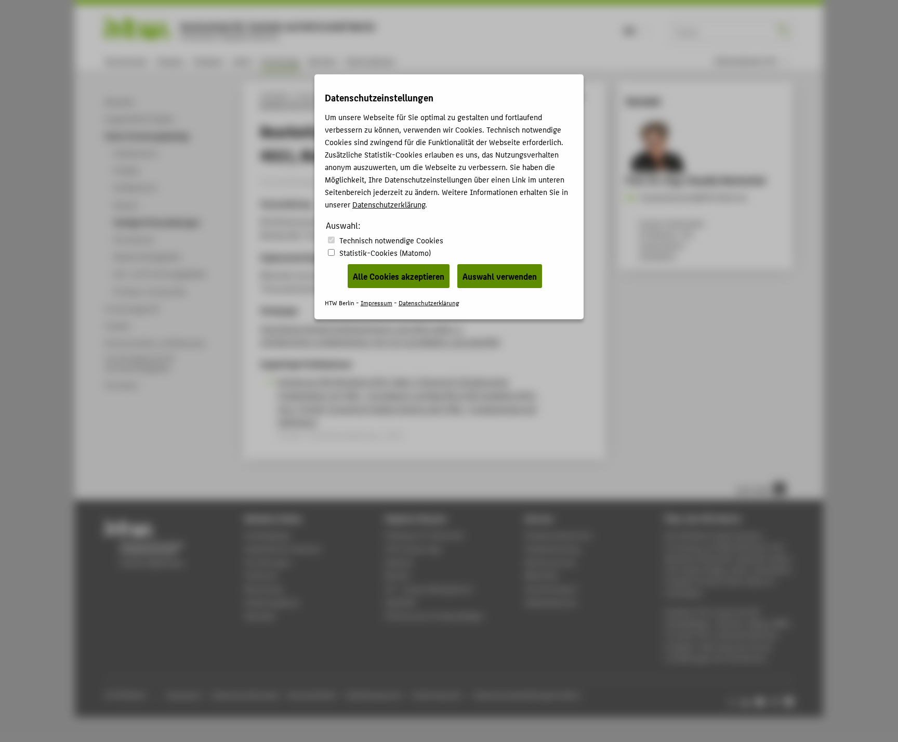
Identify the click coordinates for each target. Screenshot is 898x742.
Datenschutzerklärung (388, 204)
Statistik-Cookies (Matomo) (385, 252)
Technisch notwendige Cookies (391, 240)
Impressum (376, 302)
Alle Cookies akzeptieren (398, 276)
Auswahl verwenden (500, 276)
